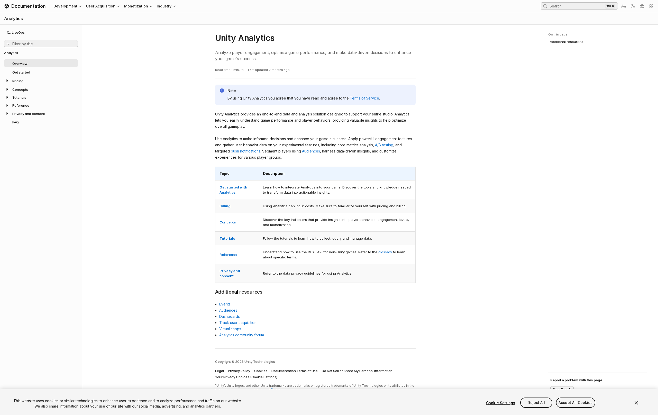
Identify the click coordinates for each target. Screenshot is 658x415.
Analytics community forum (241, 335)
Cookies (260, 371)
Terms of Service (364, 98)
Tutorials (227, 238)
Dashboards (229, 316)
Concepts (228, 222)
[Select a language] (642, 6)
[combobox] (577, 6)
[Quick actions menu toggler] (651, 6)
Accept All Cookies (576, 403)
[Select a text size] (623, 6)
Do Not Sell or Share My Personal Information (357, 371)
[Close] (636, 403)
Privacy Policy (239, 371)
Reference (228, 254)
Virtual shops (230, 329)
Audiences (311, 151)
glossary (385, 252)
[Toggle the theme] (632, 6)
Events (225, 304)
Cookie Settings (500, 403)
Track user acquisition (238, 322)
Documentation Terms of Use (294, 371)
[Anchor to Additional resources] (211, 291)
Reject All (536, 403)
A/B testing (384, 145)
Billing (225, 206)
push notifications (245, 151)
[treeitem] (41, 63)
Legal (219, 371)
